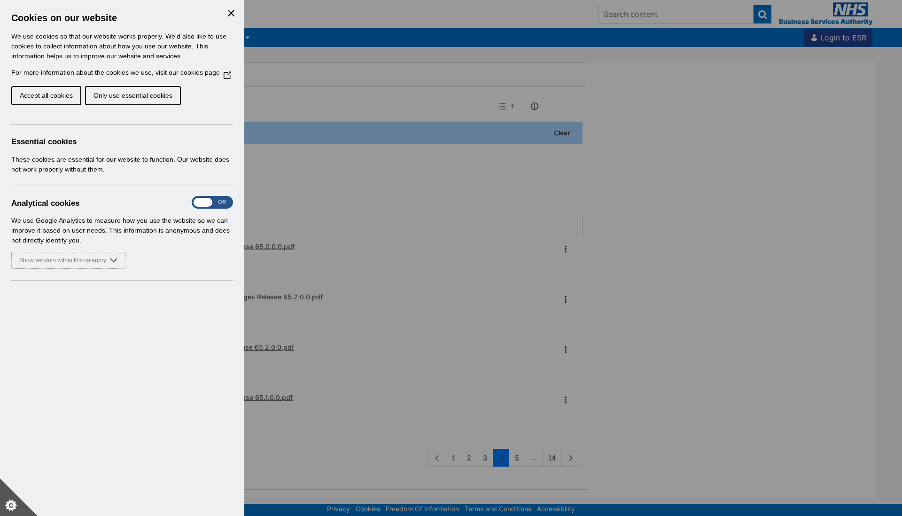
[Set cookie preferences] (19, 497)
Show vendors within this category (62, 260)
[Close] (231, 13)
